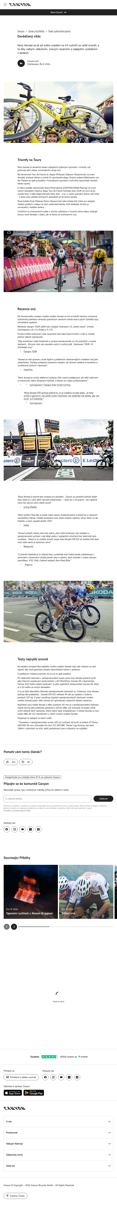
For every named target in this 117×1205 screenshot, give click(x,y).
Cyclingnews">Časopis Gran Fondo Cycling (50, 384)
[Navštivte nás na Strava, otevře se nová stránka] (30, 829)
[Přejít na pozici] (65, 927)
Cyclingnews (36, 403)
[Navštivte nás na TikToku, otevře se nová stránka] (38, 829)
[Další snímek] (14, 927)
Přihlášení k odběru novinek (22, 1077)
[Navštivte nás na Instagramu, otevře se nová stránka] (15, 829)
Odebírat (103, 798)
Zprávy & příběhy (36, 31)
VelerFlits (28, 369)
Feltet (26, 525)
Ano (13, 761)
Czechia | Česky (17, 1195)
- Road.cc (28, 564)
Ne (28, 761)
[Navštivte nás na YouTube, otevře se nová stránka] (23, 829)
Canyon (20, 31)
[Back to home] (20, 4)
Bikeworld (28, 546)
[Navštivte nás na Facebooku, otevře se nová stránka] (7, 829)
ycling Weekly (30, 507)
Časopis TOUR (30, 351)
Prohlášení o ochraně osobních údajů (17, 810)
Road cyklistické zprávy (59, 31)
